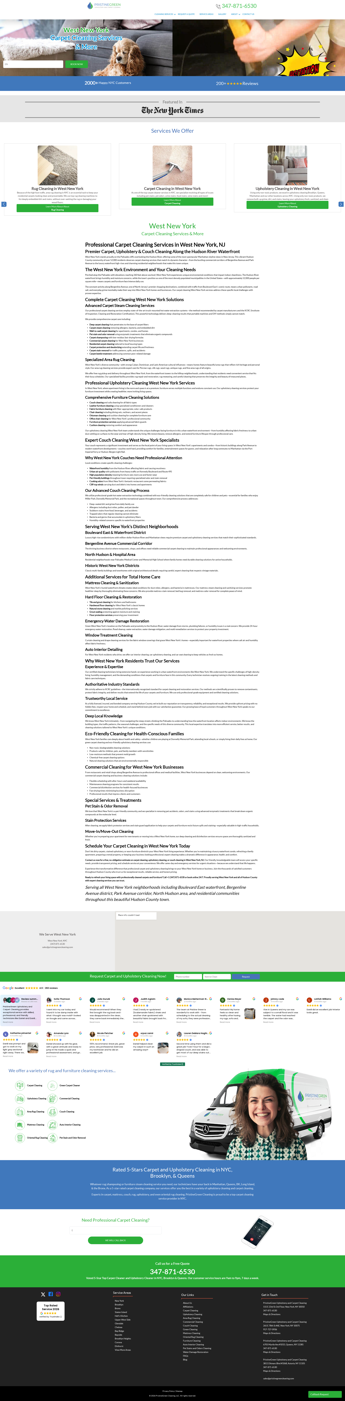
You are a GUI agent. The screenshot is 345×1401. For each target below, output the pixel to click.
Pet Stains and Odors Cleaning (197, 1348)
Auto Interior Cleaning (70, 1124)
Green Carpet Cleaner (70, 1085)
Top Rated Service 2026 (50, 1307)
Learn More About (172, 201)
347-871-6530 (239, 6)
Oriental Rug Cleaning (37, 1138)
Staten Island (121, 1312)
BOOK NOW (76, 64)
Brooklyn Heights (123, 1338)
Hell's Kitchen (121, 1316)
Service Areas (206, 14)
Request (246, 976)
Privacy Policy (169, 1391)
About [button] (234, 14)
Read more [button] (8, 1022)
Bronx (117, 1308)
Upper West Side (122, 1319)
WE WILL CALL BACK (115, 1240)
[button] (3, 204)
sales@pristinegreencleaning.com (57, 947)
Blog (185, 1359)
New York (119, 1301)
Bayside (118, 1335)
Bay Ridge (119, 1331)
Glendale (119, 1323)
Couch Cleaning (67, 1111)
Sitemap (179, 1391)
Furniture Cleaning (192, 1340)
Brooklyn (119, 1304)
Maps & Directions (271, 1314)
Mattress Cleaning (35, 1124)
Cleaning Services (164, 14)
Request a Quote (186, 14)
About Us (187, 1303)
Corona (118, 1342)
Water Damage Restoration (195, 1352)
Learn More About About (57, 208)
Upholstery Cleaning (36, 1098)
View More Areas (123, 1350)
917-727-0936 (270, 1329)
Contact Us (248, 14)
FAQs (185, 1356)
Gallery (222, 14)
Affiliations (188, 1307)
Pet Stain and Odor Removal (73, 1138)
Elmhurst (119, 1346)
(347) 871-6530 (57, 944)
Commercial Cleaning (69, 1098)
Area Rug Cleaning (35, 1111)
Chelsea (118, 1327)
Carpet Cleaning (34, 1085)
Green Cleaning (190, 1329)
